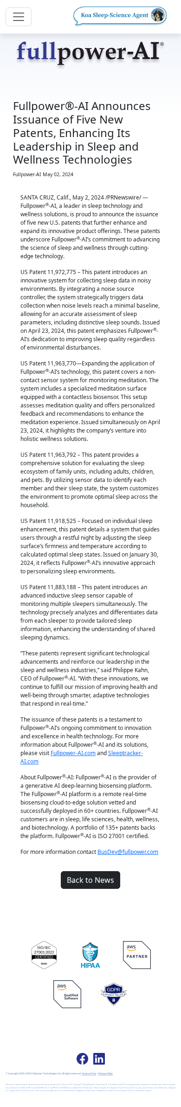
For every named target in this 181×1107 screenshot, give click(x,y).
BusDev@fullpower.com (127, 852)
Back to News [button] (90, 880)
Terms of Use (89, 1073)
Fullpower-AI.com (73, 753)
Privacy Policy (105, 1073)
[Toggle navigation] (19, 16)
